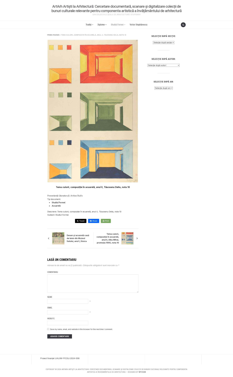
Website (50, 318)
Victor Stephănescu (138, 24)
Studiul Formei (117, 24)
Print (107, 221)
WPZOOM (142, 372)
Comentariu (52, 272)
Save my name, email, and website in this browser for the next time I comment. (81, 329)
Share (94, 221)
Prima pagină (53, 35)
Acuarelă (56, 206)
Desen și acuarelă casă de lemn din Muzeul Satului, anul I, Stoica (78, 238)
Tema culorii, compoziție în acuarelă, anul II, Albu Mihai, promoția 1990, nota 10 (108, 238)
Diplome (101, 24)
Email (49, 308)
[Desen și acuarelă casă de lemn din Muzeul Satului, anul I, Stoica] (58, 238)
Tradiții (89, 24)
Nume (49, 297)
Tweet (82, 221)
